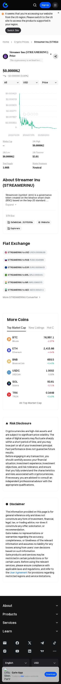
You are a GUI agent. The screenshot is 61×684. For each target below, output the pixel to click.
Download (50, 674)
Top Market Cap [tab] (16, 327)
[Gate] (5, 5)
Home (6, 41)
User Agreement (19, 572)
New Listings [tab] (36, 327)
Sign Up (45, 5)
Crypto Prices (21, 41)
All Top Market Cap (30, 402)
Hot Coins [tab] (53, 327)
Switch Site (13, 30)
